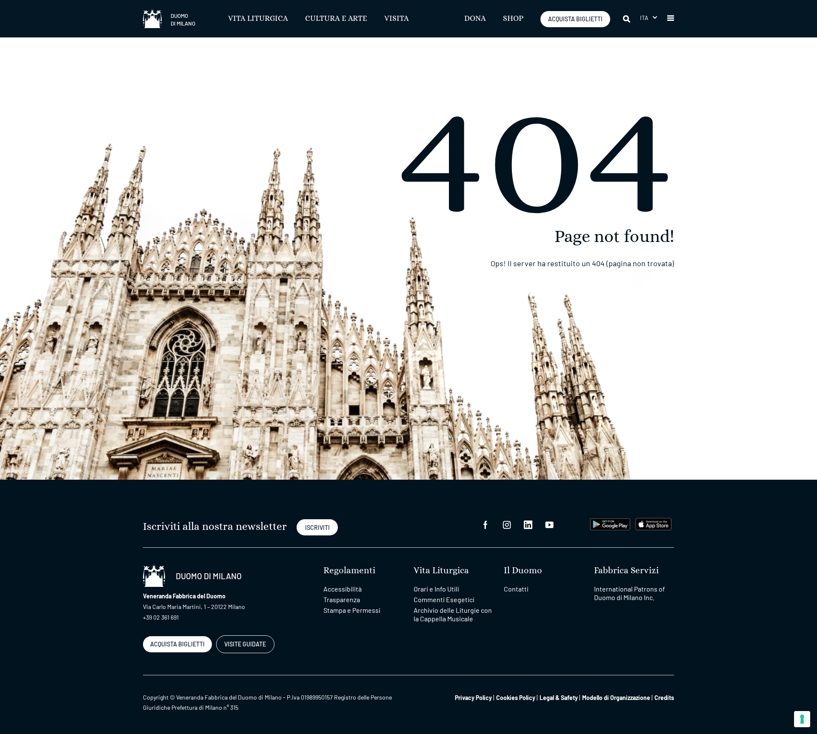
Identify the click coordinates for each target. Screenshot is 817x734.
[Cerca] (627, 18)
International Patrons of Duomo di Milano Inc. (629, 593)
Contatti (516, 589)
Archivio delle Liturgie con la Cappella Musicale (453, 614)
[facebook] (485, 524)
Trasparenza (341, 599)
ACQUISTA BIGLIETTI (575, 19)
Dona (475, 19)
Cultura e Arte (336, 19)
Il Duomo (523, 570)
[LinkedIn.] (528, 524)
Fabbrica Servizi (626, 570)
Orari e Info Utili (436, 589)
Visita (396, 19)
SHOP (513, 19)
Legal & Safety (559, 697)
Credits (664, 697)
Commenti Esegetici (444, 599)
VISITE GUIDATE (245, 644)
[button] (648, 17)
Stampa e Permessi (351, 610)
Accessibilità (342, 589)
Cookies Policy (515, 697)
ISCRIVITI (317, 527)
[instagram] (507, 524)
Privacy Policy (473, 697)
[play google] (610, 523)
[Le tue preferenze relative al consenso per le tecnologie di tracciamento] (802, 719)
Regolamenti (349, 570)
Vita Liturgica (258, 19)
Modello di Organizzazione (616, 697)
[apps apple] (653, 523)
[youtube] (549, 524)
